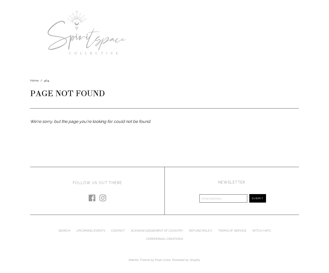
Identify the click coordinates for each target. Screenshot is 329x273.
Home (34, 80)
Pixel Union (163, 260)
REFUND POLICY (200, 230)
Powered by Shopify (186, 260)
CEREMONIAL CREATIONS (164, 239)
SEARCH (64, 230)
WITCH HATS (261, 230)
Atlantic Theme (139, 260)
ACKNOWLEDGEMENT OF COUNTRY (157, 230)
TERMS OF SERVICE (232, 230)
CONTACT (118, 230)
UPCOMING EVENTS (90, 230)
